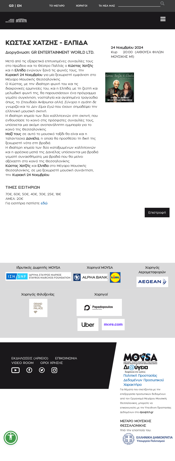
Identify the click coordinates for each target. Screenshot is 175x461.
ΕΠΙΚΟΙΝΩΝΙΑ (66, 358)
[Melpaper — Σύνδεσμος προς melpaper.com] (128, 276)
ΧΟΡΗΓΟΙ (81, 5)
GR (11, 5)
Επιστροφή (157, 212)
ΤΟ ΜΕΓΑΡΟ (56, 5)
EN (19, 5)
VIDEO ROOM (22, 362)
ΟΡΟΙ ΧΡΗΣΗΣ (51, 362)
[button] (11, 438)
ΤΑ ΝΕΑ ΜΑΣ (107, 5)
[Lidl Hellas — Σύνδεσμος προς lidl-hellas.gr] (109, 276)
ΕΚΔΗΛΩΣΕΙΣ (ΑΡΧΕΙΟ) (29, 358)
